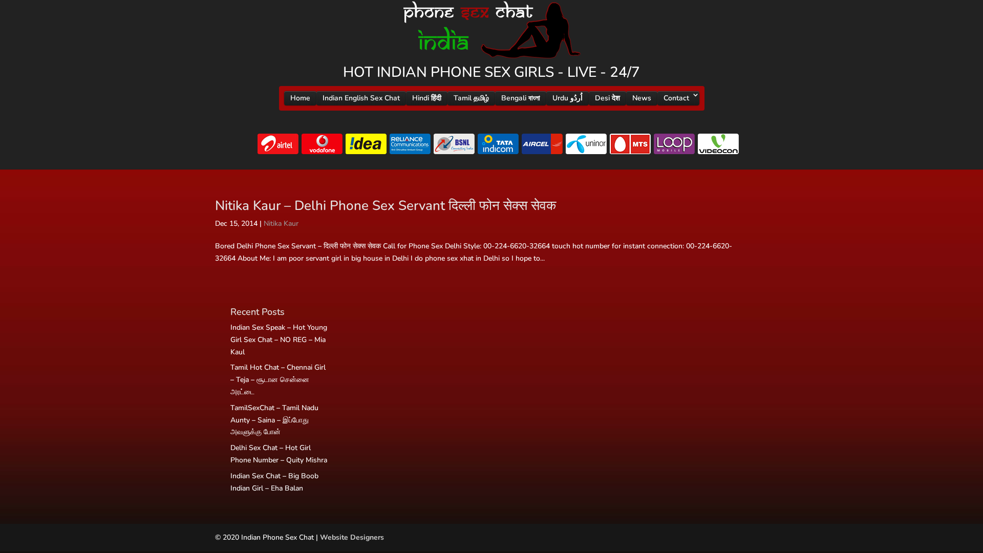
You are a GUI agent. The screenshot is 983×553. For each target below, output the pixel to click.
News (641, 98)
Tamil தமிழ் (471, 98)
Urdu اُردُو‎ (567, 98)
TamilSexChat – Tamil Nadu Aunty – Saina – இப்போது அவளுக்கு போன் (274, 420)
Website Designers (352, 537)
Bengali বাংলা (520, 98)
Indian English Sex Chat (361, 98)
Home (300, 98)
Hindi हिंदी (426, 98)
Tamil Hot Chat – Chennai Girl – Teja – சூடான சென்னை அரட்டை (278, 380)
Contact (676, 98)
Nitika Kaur (281, 223)
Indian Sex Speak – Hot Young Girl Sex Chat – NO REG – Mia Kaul (278, 340)
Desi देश (607, 98)
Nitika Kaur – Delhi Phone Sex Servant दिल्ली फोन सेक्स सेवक (385, 206)
